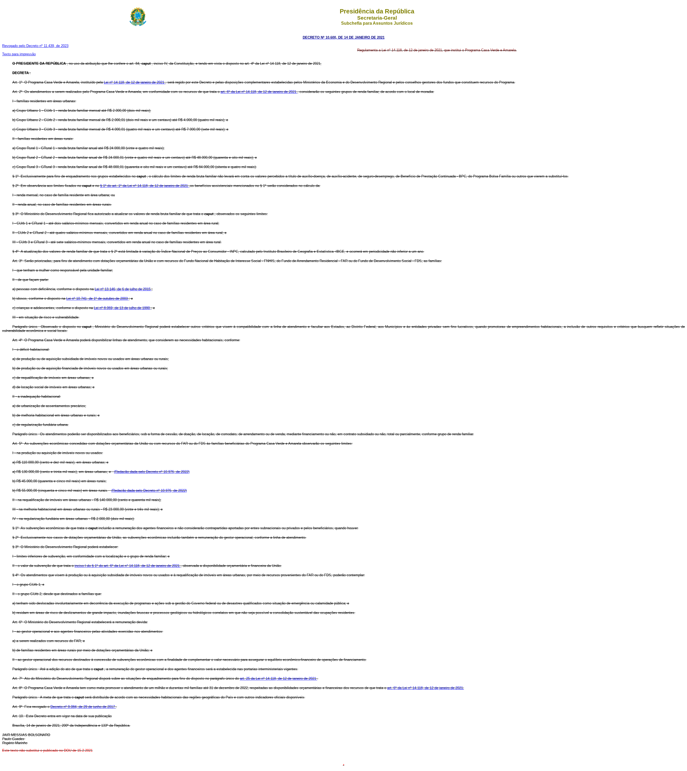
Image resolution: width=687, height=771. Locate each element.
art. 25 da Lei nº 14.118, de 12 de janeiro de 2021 (278, 678)
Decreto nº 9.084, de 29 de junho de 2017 (83, 707)
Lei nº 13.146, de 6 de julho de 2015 (123, 289)
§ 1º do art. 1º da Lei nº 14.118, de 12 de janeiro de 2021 (144, 186)
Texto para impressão (19, 54)
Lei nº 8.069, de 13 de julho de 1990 (122, 308)
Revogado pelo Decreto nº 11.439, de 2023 (35, 46)
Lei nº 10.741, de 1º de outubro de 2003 (97, 298)
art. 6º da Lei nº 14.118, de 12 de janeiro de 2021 (259, 92)
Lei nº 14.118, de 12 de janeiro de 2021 (134, 82)
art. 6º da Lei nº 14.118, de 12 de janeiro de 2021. (425, 688)
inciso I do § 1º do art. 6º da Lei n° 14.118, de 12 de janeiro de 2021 (128, 566)
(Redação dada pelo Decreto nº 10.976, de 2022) (151, 472)
